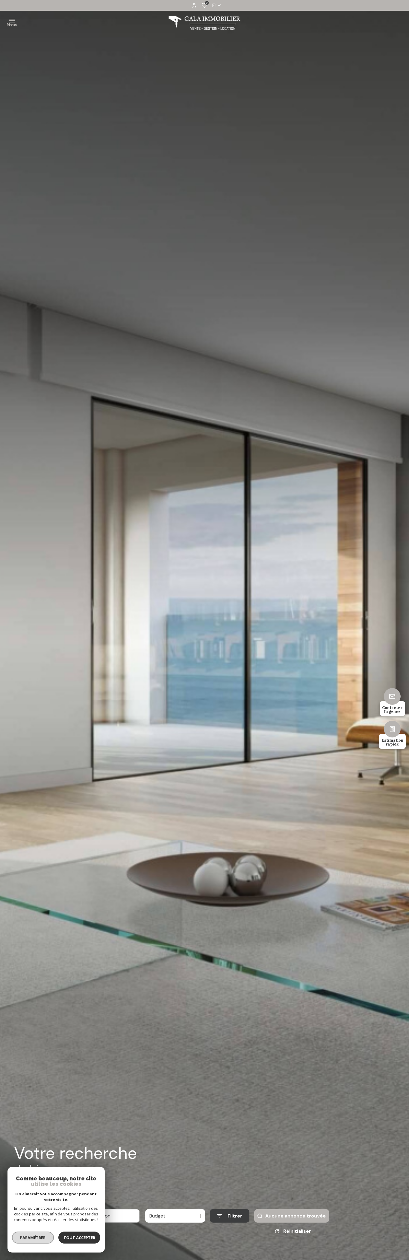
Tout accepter (79, 1237)
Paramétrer (33, 1237)
